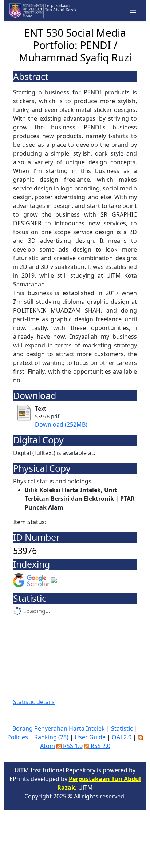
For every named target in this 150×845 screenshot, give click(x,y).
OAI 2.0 (121, 737)
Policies (17, 737)
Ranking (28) (51, 737)
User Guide (90, 737)
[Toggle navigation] (133, 10)
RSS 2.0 (99, 746)
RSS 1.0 (72, 746)
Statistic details (34, 702)
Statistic (122, 728)
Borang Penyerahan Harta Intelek (58, 728)
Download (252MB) (61, 424)
